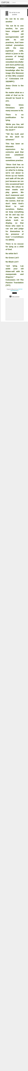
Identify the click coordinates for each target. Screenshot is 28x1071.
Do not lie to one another (14, 13)
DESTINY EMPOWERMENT (16, 289)
